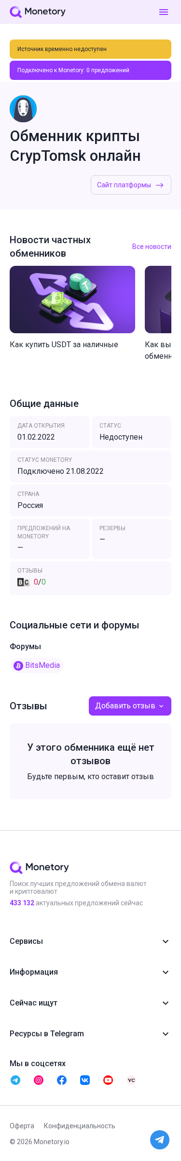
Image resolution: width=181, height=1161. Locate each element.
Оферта (22, 1126)
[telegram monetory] (15, 1080)
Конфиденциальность (79, 1126)
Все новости (151, 246)
